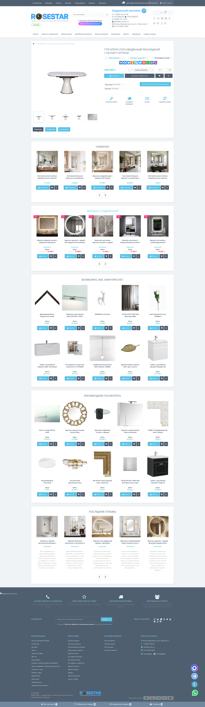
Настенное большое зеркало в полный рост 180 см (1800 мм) (75, 177)
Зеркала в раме (66, 34)
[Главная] (33, 44)
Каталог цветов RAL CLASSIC (40, 641)
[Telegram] (162, 18)
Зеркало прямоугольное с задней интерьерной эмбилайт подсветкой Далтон (47, 241)
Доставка (48, 3)
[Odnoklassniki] (169, 18)
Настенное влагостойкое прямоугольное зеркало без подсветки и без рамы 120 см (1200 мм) (157, 177)
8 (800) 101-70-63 (120, 19)
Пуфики (70, 673)
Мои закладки (109, 647)
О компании (37, 3)
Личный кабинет (110, 641)
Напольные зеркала (74, 644)
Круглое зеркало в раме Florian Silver (74, 431)
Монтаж (68, 3)
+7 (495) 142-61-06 (120, 14)
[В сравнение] (56, 187)
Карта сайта (35, 679)
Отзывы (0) (51, 129)
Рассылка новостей (111, 650)
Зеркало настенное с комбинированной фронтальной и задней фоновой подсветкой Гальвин (158, 241)
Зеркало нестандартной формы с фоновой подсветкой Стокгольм (102, 542)
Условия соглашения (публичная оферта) (45, 663)
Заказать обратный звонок (90, 20)
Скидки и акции (150, 34)
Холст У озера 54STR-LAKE (47, 431)
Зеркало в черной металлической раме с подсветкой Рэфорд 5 (47, 542)
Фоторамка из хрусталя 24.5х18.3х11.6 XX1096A (74, 366)
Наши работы (80, 3)
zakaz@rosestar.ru (121, 21)
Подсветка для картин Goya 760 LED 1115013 (75, 315)
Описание (38, 129)
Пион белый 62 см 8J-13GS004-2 (158, 315)
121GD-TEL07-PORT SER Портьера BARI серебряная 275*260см (130, 315)
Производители (37, 682)
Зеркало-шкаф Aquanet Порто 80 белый (130, 431)
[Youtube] (166, 18)
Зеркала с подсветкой (50, 34)
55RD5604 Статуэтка (102, 314)
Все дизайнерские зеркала (76, 647)
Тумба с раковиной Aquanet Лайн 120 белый (47, 366)
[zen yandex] (158, 23)
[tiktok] (161, 23)
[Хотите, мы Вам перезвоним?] (195, 684)
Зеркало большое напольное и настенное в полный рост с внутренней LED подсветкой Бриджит (74, 542)
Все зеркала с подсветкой (76, 663)
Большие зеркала (73, 641)
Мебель (126, 34)
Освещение (136, 34)
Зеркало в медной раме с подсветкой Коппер (102, 177)
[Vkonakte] (158, 18)
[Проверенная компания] (8, 594)
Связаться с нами (37, 669)
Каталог (35, 34)
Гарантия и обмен (37, 653)
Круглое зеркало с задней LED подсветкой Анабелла (75, 241)
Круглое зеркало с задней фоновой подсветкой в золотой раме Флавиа (158, 542)
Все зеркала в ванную (75, 657)
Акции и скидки (73, 679)
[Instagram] (154, 18)
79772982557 (118, 17)
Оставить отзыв (162, 58)
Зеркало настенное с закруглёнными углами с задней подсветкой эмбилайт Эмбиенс (130, 241)
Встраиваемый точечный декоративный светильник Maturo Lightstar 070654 (47, 482)
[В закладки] (52, 187)
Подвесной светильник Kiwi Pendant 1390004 (102, 366)
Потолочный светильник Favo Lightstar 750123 (74, 482)
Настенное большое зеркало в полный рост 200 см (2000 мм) (130, 177)
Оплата (58, 3)
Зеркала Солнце (73, 653)
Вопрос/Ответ (36, 676)
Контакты (102, 3)
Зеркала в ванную (101, 34)
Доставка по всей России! (137, 3)
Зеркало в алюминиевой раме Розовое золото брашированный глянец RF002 (130, 542)
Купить (44, 256)
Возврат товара (36, 673)
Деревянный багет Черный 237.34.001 (47, 315)
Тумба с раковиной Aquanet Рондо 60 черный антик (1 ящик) (158, 482)
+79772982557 (132, 17)
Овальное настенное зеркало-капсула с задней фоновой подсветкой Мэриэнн (102, 241)
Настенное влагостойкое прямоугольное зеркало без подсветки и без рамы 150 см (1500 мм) (47, 177)
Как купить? (64, 129)
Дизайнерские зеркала (83, 34)
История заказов (110, 644)
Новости (92, 3)
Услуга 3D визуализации (90, 23)
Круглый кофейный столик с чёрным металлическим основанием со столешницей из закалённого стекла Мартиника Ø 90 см (102, 431)
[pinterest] (165, 23)
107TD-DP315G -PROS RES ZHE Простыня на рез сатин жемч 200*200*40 (130, 482)
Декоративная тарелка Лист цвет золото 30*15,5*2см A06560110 (130, 366)
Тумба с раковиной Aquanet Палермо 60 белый (158, 366)
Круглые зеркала (73, 669)
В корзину (44, 188)
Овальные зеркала (74, 676)
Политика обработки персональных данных (45, 666)
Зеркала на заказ (73, 666)
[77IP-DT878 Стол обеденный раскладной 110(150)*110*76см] (38, 117)
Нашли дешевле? (141, 70)
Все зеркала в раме (74, 660)
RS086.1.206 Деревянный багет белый (157, 431)
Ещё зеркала (115, 34)
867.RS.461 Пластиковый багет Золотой (102, 482)
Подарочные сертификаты (40, 685)
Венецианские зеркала (75, 650)
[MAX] (194, 668)
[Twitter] (154, 23)
